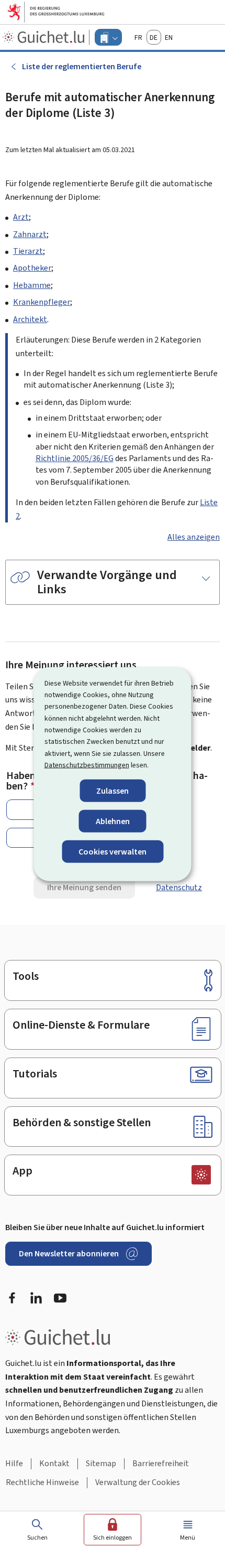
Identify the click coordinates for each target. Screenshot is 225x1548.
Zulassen (112, 790)
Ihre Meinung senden (84, 887)
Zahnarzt (30, 234)
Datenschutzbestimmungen (86, 765)
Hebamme (32, 285)
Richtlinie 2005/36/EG (75, 458)
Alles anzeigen (193, 536)
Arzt (21, 216)
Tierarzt (28, 251)
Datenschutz (179, 887)
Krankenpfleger (41, 301)
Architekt (30, 319)
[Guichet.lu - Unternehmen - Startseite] (44, 37)
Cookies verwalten (112, 851)
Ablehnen (113, 820)
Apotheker (32, 267)
